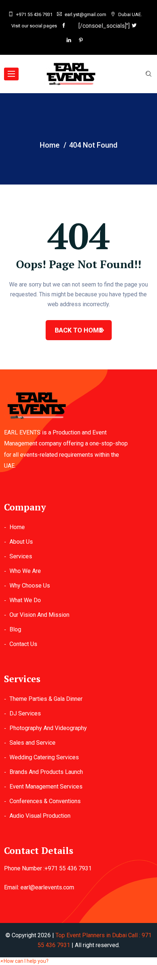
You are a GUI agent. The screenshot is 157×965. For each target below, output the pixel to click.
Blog (15, 629)
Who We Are (25, 570)
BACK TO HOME (79, 330)
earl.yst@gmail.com (85, 14)
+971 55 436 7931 (34, 14)
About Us (21, 541)
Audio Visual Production (39, 815)
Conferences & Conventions (45, 801)
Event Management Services (46, 786)
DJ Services (25, 713)
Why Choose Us (29, 585)
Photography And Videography (48, 728)
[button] (24, 961)
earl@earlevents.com (47, 887)
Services (20, 556)
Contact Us (23, 644)
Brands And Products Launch (46, 771)
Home (17, 527)
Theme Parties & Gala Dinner (46, 698)
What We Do (25, 600)
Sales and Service (32, 742)
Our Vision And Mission (39, 614)
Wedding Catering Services (44, 757)
